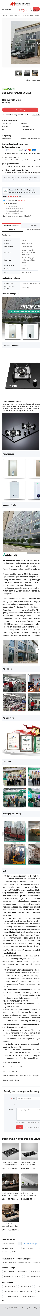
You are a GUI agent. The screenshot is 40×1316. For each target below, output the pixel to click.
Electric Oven (22, 1272)
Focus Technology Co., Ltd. (26, 1308)
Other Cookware (9, 1272)
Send (19, 1127)
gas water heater (7, 1248)
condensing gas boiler (9, 1252)
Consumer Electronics (14, 15)
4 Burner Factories (9, 1287)
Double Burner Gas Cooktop (12, 1277)
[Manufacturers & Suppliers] (20, 4)
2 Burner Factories (25, 1287)
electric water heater (27, 1248)
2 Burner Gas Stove (10, 1292)
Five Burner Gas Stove (11, 1297)
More (4, 1300)
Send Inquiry (20, 110)
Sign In (5, 216)
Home (3, 15)
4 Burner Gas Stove (26, 1292)
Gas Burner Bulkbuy (28, 1297)
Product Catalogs (31, 1244)
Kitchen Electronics (27, 15)
